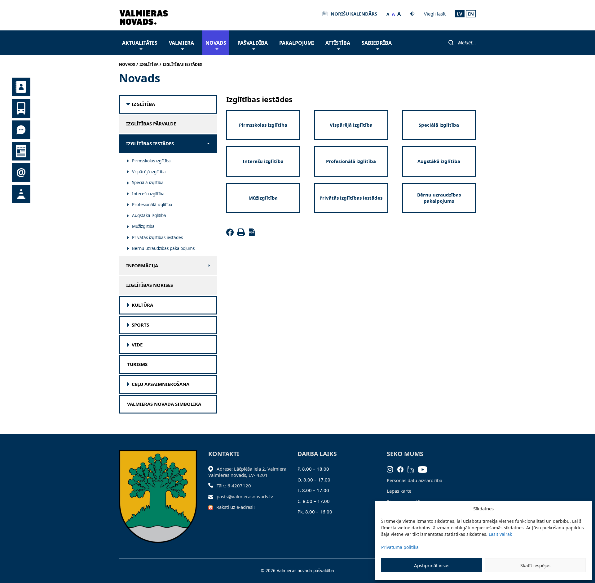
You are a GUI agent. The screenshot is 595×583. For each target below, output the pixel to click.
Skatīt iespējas (535, 565)
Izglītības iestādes (150, 144)
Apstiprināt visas (431, 565)
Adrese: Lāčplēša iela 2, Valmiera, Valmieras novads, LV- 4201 (248, 472)
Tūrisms (137, 364)
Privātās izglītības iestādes (157, 237)
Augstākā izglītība (149, 215)
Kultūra (142, 305)
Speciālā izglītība (148, 182)
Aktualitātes (139, 42)
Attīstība (337, 42)
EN (471, 14)
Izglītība (143, 104)
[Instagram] (392, 469)
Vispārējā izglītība (149, 171)
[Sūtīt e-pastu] (212, 496)
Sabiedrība (377, 42)
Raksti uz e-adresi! (235, 507)
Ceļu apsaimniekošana (160, 384)
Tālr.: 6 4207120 (234, 485)
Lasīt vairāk (500, 534)
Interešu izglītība (148, 194)
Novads (215, 42)
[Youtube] (424, 469)
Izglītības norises (149, 285)
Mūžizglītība (143, 226)
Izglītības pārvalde (151, 124)
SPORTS (140, 325)
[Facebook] (231, 234)
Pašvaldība (252, 42)
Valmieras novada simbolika (164, 404)
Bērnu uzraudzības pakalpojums (163, 248)
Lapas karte (399, 491)
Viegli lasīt (435, 14)
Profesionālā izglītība (152, 204)
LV (459, 14)
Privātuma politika (400, 547)
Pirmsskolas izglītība (151, 161)
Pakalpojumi (296, 42)
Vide (137, 345)
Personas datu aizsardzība (414, 480)
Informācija (142, 266)
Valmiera (181, 42)
